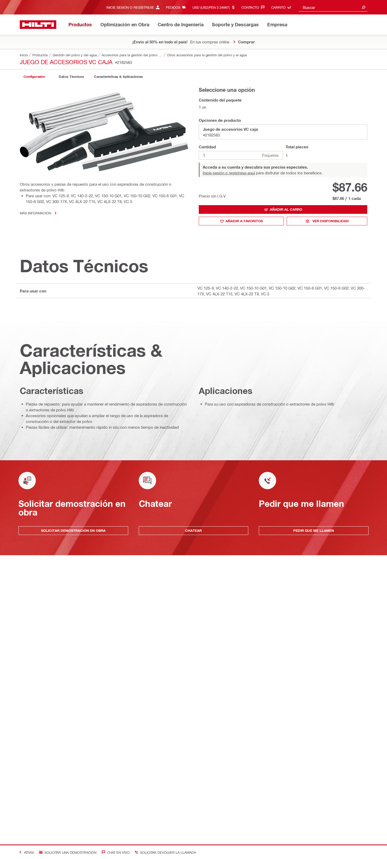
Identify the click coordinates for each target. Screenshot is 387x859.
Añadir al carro (286, 209)
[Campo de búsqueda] (363, 7)
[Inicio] (38, 24)
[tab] (34, 76)
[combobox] (333, 7)
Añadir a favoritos (244, 221)
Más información (35, 213)
